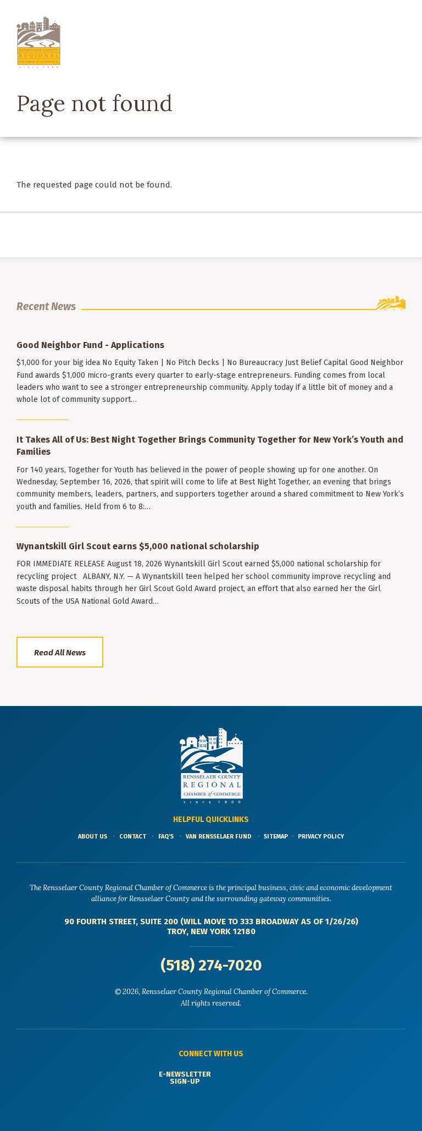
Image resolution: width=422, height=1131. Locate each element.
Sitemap (276, 836)
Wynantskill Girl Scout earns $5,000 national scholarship (137, 546)
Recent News (46, 306)
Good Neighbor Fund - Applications (90, 345)
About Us (92, 836)
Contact (132, 836)
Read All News (60, 653)
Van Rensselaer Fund (219, 836)
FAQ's (166, 836)
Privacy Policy (321, 836)
